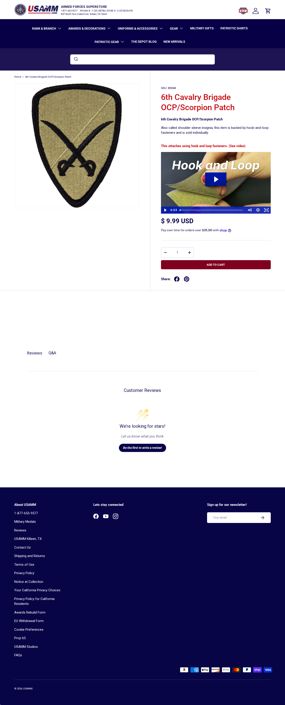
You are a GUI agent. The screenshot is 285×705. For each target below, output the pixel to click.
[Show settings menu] (258, 210)
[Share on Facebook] (177, 279)
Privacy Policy (24, 573)
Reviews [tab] (34, 353)
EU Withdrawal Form (29, 621)
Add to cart (216, 264)
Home (17, 77)
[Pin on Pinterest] (186, 279)
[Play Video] (165, 210)
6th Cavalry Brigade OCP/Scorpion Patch (48, 77)
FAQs (18, 655)
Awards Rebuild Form (29, 612)
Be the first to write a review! (142, 448)
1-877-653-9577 (26, 513)
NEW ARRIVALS (174, 41)
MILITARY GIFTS (202, 28)
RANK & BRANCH (44, 28)
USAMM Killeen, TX (28, 539)
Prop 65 (20, 638)
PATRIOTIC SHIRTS (234, 28)
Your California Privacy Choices (37, 590)
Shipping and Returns (29, 556)
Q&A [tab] (52, 352)
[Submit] (75, 59)
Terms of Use (24, 565)
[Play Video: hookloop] (215, 179)
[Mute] (249, 210)
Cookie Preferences (28, 630)
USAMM (28, 688)
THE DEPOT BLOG (144, 41)
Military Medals (25, 522)
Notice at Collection (28, 582)
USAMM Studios (26, 647)
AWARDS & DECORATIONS (87, 28)
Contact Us (22, 547)
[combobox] (142, 59)
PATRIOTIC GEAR (107, 42)
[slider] (211, 210)
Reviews (20, 530)
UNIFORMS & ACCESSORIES (138, 28)
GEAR (174, 28)
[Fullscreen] (266, 210)
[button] (268, 11)
